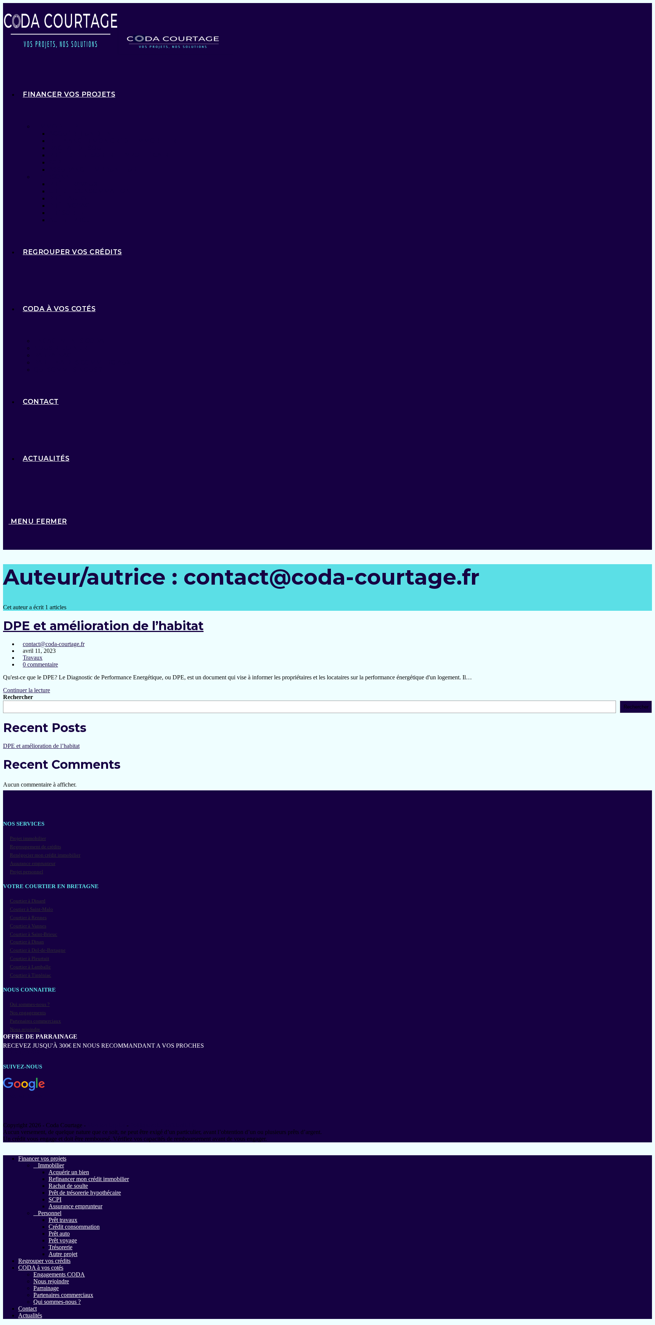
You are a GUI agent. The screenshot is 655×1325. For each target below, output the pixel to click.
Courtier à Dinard (27, 901)
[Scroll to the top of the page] (5, 1145)
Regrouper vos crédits (44, 1261)
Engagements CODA (59, 1274)
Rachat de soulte (68, 1186)
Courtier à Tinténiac (30, 975)
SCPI (55, 1199)
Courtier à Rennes (28, 917)
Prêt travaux (63, 1220)
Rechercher (18, 697)
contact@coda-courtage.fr (54, 644)
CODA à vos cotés (40, 1267)
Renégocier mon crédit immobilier (45, 855)
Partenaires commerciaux (35, 1021)
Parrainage (46, 1288)
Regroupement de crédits (35, 846)
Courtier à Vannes (28, 926)
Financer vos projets (42, 1158)
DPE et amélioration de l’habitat (103, 625)
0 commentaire (40, 664)
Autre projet (63, 1254)
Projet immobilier (28, 838)
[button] (327, 1088)
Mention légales (106, 1125)
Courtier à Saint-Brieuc (33, 934)
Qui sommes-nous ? (30, 1004)
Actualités (30, 1315)
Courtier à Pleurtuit (29, 958)
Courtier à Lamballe (30, 967)
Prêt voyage (63, 1240)
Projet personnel (26, 871)
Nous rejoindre (25, 1029)
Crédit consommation (74, 1226)
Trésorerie (60, 1247)
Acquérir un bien (69, 1172)
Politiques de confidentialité (163, 1125)
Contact (27, 1308)
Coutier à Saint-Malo (31, 909)
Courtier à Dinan (27, 942)
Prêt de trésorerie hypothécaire (85, 1192)
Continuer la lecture (29, 690)
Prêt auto (59, 1233)
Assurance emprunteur (32, 863)
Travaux (32, 657)
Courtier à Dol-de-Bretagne (38, 950)
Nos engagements (28, 1012)
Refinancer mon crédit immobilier (89, 1179)
